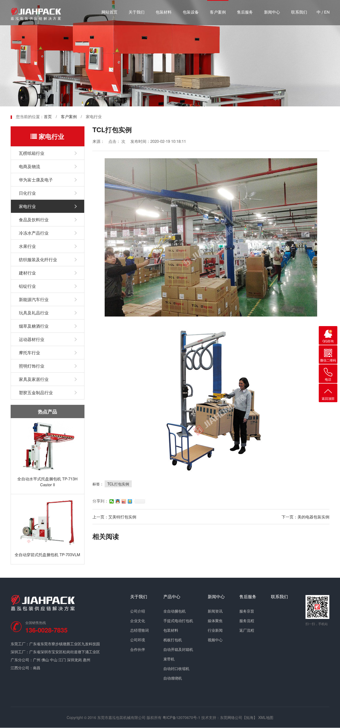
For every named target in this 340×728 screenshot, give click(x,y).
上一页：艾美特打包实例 (114, 516)
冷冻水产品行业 (34, 233)
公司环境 (137, 639)
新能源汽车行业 (34, 299)
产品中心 (171, 596)
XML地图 (265, 717)
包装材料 (164, 12)
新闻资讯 (215, 611)
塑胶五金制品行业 (36, 392)
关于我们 (136, 12)
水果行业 (27, 246)
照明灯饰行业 (31, 366)
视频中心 (215, 639)
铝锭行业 (27, 286)
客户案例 (218, 12)
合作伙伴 (137, 649)
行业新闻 (215, 630)
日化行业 (27, 193)
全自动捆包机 (174, 611)
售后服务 (245, 12)
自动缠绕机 (172, 678)
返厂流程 (246, 630)
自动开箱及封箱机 (178, 649)
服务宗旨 (246, 611)
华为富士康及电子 (36, 180)
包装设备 (191, 12)
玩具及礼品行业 (34, 313)
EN (327, 12)
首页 (48, 116)
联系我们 (299, 12)
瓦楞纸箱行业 (31, 153)
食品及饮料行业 (34, 220)
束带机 (169, 659)
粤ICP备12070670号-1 (181, 717)
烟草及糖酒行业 (34, 326)
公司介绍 (137, 611)
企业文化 (137, 620)
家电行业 (27, 206)
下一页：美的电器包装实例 (305, 517)
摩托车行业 (29, 353)
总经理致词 (139, 630)
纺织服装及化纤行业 (38, 259)
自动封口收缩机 (176, 668)
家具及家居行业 (34, 379)
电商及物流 (29, 166)
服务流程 (246, 620)
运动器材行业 (31, 339)
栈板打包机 (172, 639)
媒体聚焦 (215, 620)
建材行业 (27, 273)
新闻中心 (272, 12)
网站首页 (109, 12)
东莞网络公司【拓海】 (238, 717)
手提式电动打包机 (178, 620)
